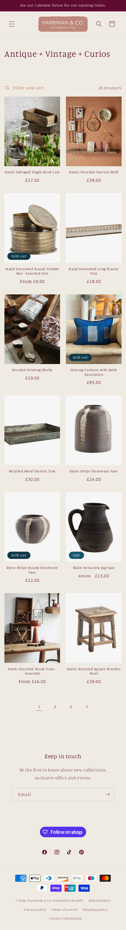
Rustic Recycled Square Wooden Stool (93, 671)
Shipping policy (95, 909)
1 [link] (39, 706)
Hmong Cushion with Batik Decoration (94, 372)
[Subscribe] (107, 794)
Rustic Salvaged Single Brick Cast (32, 172)
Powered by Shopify (68, 900)
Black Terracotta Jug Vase (94, 567)
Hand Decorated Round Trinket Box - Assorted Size (32, 271)
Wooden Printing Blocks (32, 370)
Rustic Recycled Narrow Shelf (93, 172)
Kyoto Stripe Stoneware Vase (94, 471)
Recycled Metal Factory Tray (32, 471)
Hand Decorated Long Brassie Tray (94, 271)
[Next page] (86, 706)
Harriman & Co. (40, 900)
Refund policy (99, 900)
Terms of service (64, 909)
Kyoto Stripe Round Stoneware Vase (32, 569)
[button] (11, 24)
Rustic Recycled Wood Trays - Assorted (32, 671)
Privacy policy (35, 909)
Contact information (65, 918)
